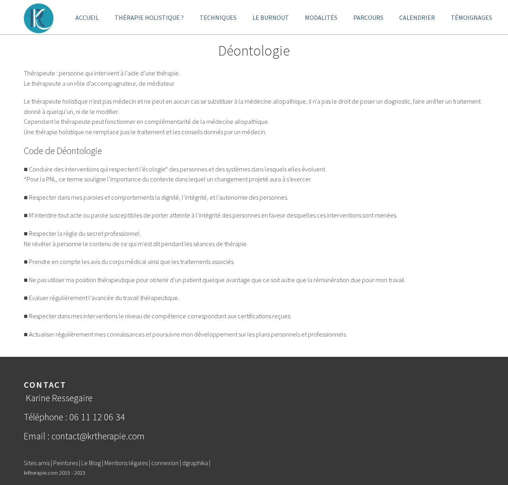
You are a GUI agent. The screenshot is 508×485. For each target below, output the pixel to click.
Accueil (87, 17)
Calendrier (417, 17)
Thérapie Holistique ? (149, 17)
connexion (165, 463)
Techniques (218, 17)
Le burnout (270, 17)
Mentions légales (126, 463)
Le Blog (91, 463)
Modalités (321, 17)
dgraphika (195, 463)
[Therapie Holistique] (39, 17)
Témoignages (471, 17)
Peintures (65, 463)
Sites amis (37, 463)
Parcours (368, 17)
